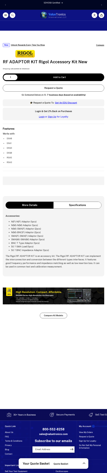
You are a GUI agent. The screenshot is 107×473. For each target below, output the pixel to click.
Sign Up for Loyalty (87, 441)
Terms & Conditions (13, 441)
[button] (101, 15)
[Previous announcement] (5, 5)
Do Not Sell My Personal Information (90, 446)
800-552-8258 (53, 429)
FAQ (7, 437)
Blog (7, 449)
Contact (8, 454)
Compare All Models (53, 315)
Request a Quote (53, 88)
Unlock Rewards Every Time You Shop (28, 45)
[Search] (12, 15)
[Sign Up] (72, 449)
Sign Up (52, 116)
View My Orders (86, 432)
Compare (100, 45)
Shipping (6, 69)
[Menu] (5, 15)
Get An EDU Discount (66, 103)
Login (42, 116)
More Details (29, 205)
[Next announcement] (102, 5)
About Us (9, 432)
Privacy (8, 445)
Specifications (77, 205)
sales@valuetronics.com (53, 434)
